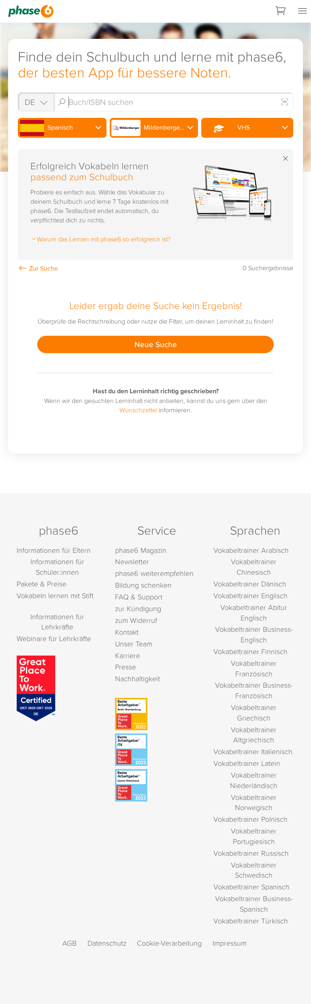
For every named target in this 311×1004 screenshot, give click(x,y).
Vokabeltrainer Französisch (254, 668)
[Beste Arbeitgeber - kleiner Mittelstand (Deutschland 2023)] (156, 785)
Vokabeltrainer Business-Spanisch (254, 903)
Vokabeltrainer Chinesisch (254, 566)
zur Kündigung (138, 608)
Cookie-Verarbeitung (169, 943)
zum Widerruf (136, 620)
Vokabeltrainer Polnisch (250, 819)
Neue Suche (155, 344)
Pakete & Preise (41, 584)
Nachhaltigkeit (137, 679)
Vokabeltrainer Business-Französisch (254, 690)
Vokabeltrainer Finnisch (250, 651)
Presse (125, 667)
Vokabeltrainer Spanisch (251, 887)
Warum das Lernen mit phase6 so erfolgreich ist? (103, 238)
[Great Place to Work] (36, 687)
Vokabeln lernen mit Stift (55, 595)
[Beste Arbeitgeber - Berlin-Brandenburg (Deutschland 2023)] (156, 714)
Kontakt (126, 632)
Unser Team (133, 644)
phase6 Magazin (140, 550)
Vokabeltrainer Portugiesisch (254, 836)
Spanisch (59, 127)
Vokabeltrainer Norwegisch (254, 802)
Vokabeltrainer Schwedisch (254, 870)
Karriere (127, 655)
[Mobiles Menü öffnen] (302, 11)
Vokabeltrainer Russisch (251, 853)
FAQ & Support (138, 597)
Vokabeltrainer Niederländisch (253, 780)
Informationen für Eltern (54, 550)
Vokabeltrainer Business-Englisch (254, 634)
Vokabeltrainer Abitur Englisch (253, 612)
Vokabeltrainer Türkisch (250, 921)
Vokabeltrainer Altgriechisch (254, 735)
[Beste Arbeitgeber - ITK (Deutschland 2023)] (156, 749)
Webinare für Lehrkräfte (54, 638)
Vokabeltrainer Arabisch (251, 550)
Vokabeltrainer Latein (246, 763)
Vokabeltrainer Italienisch (252, 751)
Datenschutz (106, 943)
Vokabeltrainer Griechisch (254, 712)
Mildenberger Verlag (170, 127)
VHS (242, 127)
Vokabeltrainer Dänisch (249, 584)
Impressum (230, 943)
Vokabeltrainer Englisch (250, 595)
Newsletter (132, 561)
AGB (69, 943)
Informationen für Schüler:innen (57, 566)
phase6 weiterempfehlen (154, 573)
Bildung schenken (143, 585)
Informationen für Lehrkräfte (57, 622)
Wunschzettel (138, 409)
